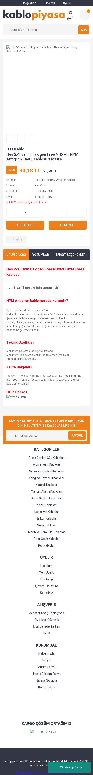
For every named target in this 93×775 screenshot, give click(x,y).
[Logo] (39, 15)
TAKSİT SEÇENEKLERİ (71, 255)
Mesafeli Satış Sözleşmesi (47, 613)
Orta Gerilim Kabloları (46, 498)
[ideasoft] (23, 773)
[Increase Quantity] (41, 213)
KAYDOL (77, 435)
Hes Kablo (15, 149)
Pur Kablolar (46, 545)
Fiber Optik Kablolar (47, 538)
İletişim (46, 660)
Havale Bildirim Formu (46, 673)
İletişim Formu (46, 667)
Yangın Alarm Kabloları (46, 491)
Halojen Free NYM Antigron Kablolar (56, 179)
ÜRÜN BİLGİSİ (16, 255)
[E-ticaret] (46, 773)
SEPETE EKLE (25, 225)
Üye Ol (67, 3)
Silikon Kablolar (46, 518)
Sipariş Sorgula (46, 680)
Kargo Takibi (46, 687)
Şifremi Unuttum (46, 586)
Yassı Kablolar (46, 505)
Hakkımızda (46, 653)
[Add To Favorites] (68, 213)
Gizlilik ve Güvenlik (46, 619)
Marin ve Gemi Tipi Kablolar (46, 532)
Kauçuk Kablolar (46, 484)
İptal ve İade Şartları (46, 626)
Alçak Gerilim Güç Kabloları (46, 457)
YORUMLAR (40, 255)
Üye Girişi (46, 579)
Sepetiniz (46, 592)
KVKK (46, 633)
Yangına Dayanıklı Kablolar (46, 478)
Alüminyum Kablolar (46, 464)
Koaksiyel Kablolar (46, 511)
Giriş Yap (49, 3)
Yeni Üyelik (46, 572)
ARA (84, 30)
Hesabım (46, 565)
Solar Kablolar (46, 525)
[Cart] (84, 14)
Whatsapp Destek (72, 767)
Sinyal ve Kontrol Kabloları (46, 471)
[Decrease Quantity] (10, 213)
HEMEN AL (67, 225)
